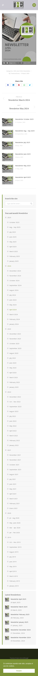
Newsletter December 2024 (21, 630)
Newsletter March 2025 (19, 607)
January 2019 (14, 586)
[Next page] (7, 63)
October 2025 (14, 222)
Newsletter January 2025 (19, 622)
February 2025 (14, 256)
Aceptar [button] (19, 671)
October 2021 (14, 465)
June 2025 (12, 237)
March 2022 (13, 436)
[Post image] (7, 122)
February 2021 (14, 503)
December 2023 (15, 334)
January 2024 (14, 324)
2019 (9, 537)
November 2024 (15, 276)
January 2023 (14, 387)
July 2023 (12, 358)
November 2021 (15, 460)
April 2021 (13, 494)
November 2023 (15, 339)
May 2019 (12, 566)
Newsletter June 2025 (23, 154)
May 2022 (12, 426)
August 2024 (13, 290)
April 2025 (13, 247)
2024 (14, 71)
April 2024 (20, 71)
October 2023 (14, 343)
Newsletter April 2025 (23, 177)
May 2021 (12, 489)
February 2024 (14, 319)
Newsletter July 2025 (22, 142)
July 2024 (12, 295)
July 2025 (12, 232)
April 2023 (13, 373)
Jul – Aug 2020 (14, 518)
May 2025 (12, 242)
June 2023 (12, 363)
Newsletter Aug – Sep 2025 (25, 131)
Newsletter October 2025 (24, 119)
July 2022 (12, 416)
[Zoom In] (21, 63)
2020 (9, 513)
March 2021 (13, 499)
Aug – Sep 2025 (14, 227)
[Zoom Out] (18, 63)
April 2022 (13, 431)
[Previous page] (4, 63)
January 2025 (14, 261)
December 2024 (15, 271)
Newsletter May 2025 (23, 166)
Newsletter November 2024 (21, 637)
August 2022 (13, 411)
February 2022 (14, 440)
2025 (9, 217)
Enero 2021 (13, 508)
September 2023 (15, 348)
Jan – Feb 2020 (14, 533)
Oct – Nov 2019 (14, 542)
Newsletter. (26, 71)
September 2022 (15, 406)
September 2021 (15, 470)
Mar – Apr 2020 (14, 528)
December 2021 (15, 455)
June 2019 (12, 562)
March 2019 (13, 576)
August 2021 (13, 474)
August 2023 (13, 353)
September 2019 (15, 547)
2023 (9, 329)
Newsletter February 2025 (20, 614)
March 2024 (13, 314)
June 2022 (12, 421)
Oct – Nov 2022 (14, 402)
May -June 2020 (14, 523)
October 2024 (14, 280)
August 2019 (13, 552)
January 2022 (14, 445)
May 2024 (12, 305)
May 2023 (12, 368)
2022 (9, 392)
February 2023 (14, 382)
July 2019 (12, 557)
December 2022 (15, 397)
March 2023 (13, 377)
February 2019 (14, 581)
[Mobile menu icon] (34, 5)
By (14, 73)
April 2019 (13, 571)
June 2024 (12, 300)
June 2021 (12, 484)
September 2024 (15, 285)
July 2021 (12, 479)
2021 (9, 450)
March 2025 (13, 251)
